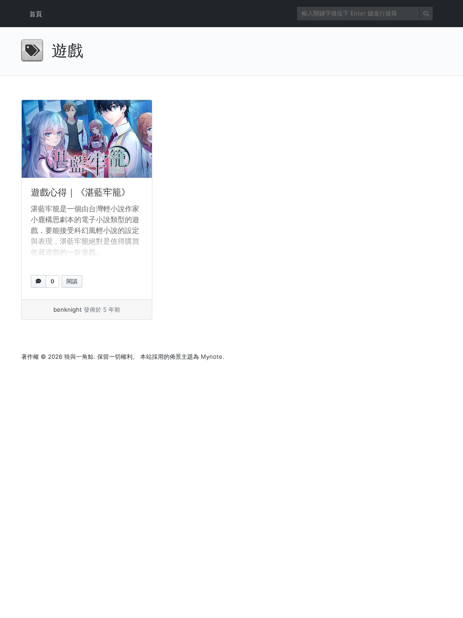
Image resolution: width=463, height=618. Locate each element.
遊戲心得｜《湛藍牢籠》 (80, 192)
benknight (67, 309)
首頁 (35, 14)
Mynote (211, 356)
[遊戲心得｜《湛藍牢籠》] (87, 139)
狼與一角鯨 (79, 356)
